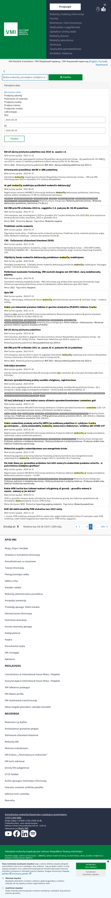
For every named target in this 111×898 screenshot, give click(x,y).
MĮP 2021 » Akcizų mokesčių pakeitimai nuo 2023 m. (68, 164)
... (83, 526)
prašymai (27, 439)
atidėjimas (8, 439)
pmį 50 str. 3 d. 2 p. (56, 320)
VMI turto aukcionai (15, 761)
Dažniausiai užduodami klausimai (21, 735)
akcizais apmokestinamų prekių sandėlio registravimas (86, 393)
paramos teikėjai (70, 320)
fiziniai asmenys (54, 439)
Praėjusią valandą (13, 95)
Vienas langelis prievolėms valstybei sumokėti (28, 707)
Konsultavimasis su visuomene (20, 561)
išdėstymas (18, 439)
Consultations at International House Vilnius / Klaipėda (32, 674)
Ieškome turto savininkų (17, 794)
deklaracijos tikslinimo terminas (86, 198)
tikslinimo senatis (11, 201)
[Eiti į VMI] (16, 29)
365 (103, 526)
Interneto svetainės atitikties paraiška (24, 787)
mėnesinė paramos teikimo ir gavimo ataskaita (20, 322)
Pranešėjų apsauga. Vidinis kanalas (22, 607)
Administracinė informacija (18, 613)
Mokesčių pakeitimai (83, 504)
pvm (19, 414)
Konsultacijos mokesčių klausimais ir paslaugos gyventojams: (36, 814)
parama (7, 320)
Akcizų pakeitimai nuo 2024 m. (47, 342)
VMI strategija (12, 652)
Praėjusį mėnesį (12, 105)
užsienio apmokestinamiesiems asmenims (74, 414)
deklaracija (8, 198)
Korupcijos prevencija (15, 600)
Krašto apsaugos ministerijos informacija (25, 781)
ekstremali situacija (68, 439)
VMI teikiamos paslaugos (17, 687)
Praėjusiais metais (13, 108)
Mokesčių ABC (12, 741)
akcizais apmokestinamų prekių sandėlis (18, 393)
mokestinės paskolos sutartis (47, 479)
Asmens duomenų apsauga (18, 626)
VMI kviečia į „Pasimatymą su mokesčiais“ (26, 755)
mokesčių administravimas (23, 198)
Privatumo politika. (20, 873)
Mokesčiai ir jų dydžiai (16, 722)
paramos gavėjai (43, 320)
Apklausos (10, 659)
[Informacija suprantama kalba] (103, 10)
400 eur (13, 414)
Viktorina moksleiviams (16, 748)
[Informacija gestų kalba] (98, 10)
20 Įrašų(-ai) (9, 526)
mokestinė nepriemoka (39, 439)
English (93, 61)
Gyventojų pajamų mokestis (49, 504)
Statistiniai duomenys (16, 620)
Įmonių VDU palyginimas (17, 768)
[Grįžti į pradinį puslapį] (4, 71)
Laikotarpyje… (11, 112)
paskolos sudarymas (66, 479)
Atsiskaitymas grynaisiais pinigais (22, 728)
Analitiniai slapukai (14, 888)
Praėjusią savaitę (12, 102)
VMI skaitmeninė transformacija (21, 700)
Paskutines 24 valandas (16, 98)
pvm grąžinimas (28, 414)
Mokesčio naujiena (53, 221)
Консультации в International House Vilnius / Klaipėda (32, 681)
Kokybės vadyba (13, 587)
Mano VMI (23, 828)
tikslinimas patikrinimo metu (28, 201)
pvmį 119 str (39, 414)
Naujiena (31, 287)
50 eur (7, 414)
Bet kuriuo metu (12, 92)
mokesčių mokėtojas (40, 198)
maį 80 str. (53, 198)
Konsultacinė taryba (15, 646)
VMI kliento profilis (14, 694)
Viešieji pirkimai (12, 633)
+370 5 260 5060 (13, 818)
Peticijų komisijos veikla (17, 574)
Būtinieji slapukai (13, 878)
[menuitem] (67, 14)
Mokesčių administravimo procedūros (24, 594)
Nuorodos (10, 800)
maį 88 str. (33, 479)
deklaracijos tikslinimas (66, 198)
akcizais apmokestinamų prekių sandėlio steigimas (49, 393)
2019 (22, 504)
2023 (12, 360)
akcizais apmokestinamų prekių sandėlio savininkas (21, 396)
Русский (102, 61)
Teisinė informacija (14, 568)
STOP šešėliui (12, 774)
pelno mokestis (17, 320)
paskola (7, 479)
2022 (12, 164)
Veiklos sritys (11, 581)
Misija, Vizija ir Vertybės (16, 548)
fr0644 (42, 396)
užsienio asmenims (51, 414)
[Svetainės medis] (105, 5)
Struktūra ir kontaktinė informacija (22, 555)
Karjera (8, 639)
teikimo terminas (30, 320)
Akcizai (29, 221)
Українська (101, 64)
